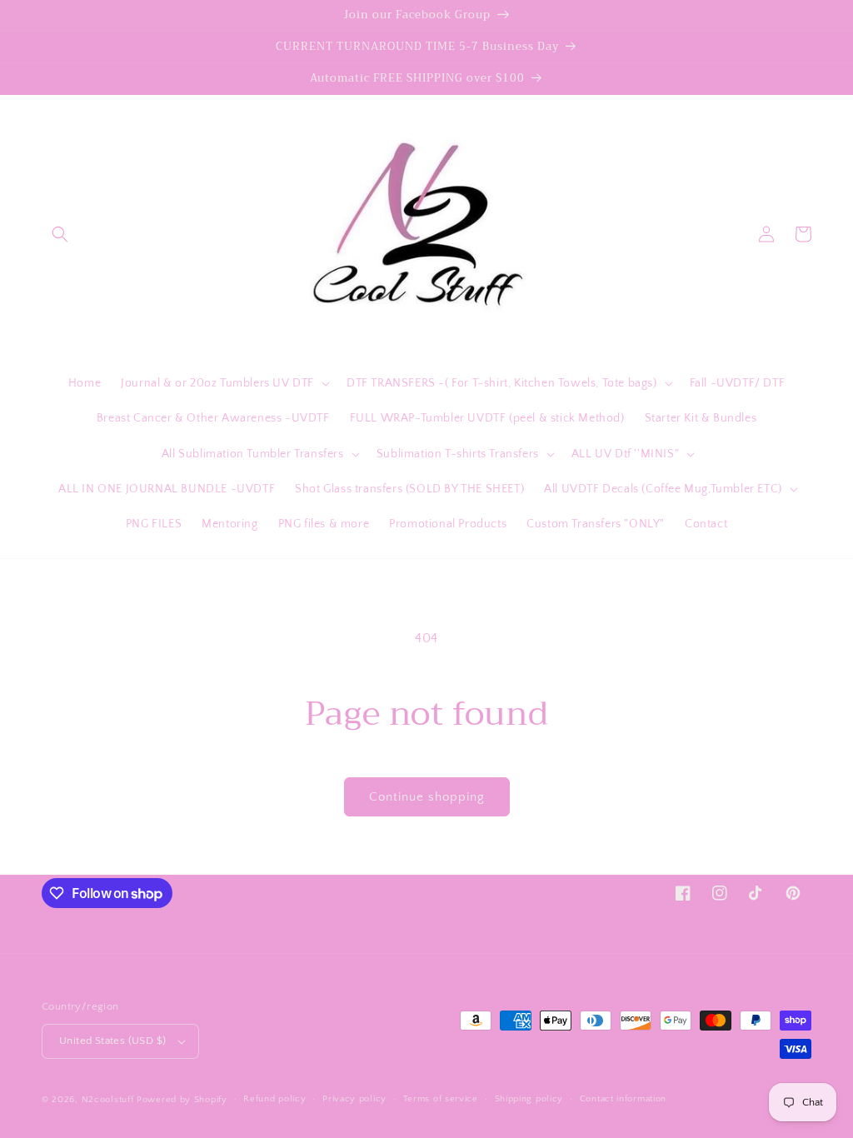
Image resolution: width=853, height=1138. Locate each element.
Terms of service (440, 1099)
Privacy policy (354, 1099)
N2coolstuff (108, 1100)
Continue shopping (427, 797)
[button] (60, 234)
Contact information (623, 1099)
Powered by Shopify (182, 1100)
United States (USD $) (112, 1040)
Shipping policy (529, 1099)
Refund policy (274, 1099)
